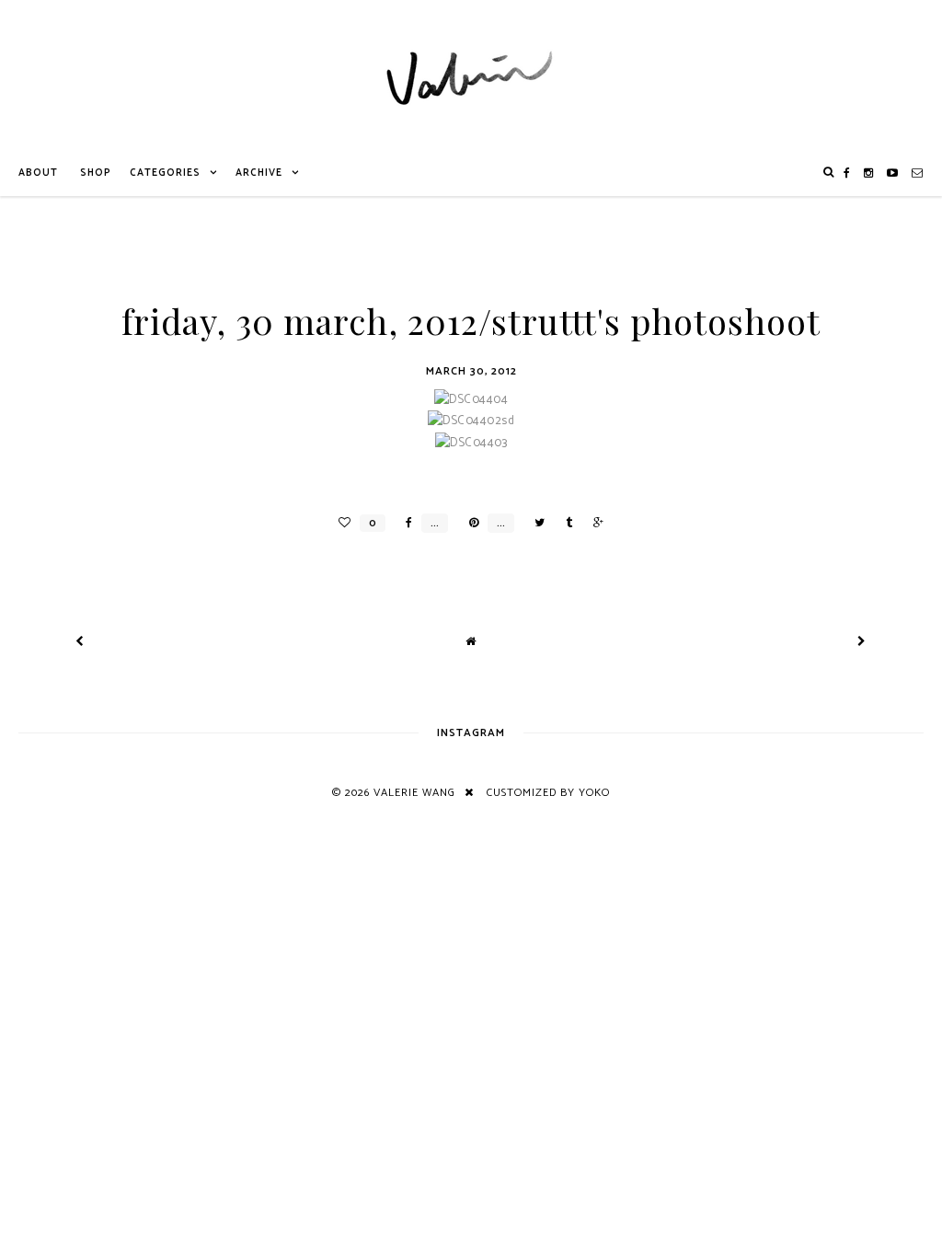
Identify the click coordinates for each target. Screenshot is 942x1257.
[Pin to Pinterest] (469, 523)
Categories (165, 173)
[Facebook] (847, 173)
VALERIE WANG (414, 792)
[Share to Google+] (593, 523)
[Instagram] (869, 173)
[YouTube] (893, 173)
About (38, 173)
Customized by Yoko (548, 792)
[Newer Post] (80, 642)
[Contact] (918, 173)
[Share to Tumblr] (564, 523)
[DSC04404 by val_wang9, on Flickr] (471, 399)
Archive (259, 173)
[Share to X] (535, 523)
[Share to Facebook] (404, 523)
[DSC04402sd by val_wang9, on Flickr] (471, 421)
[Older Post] (862, 642)
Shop (95, 173)
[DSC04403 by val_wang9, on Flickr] (471, 443)
